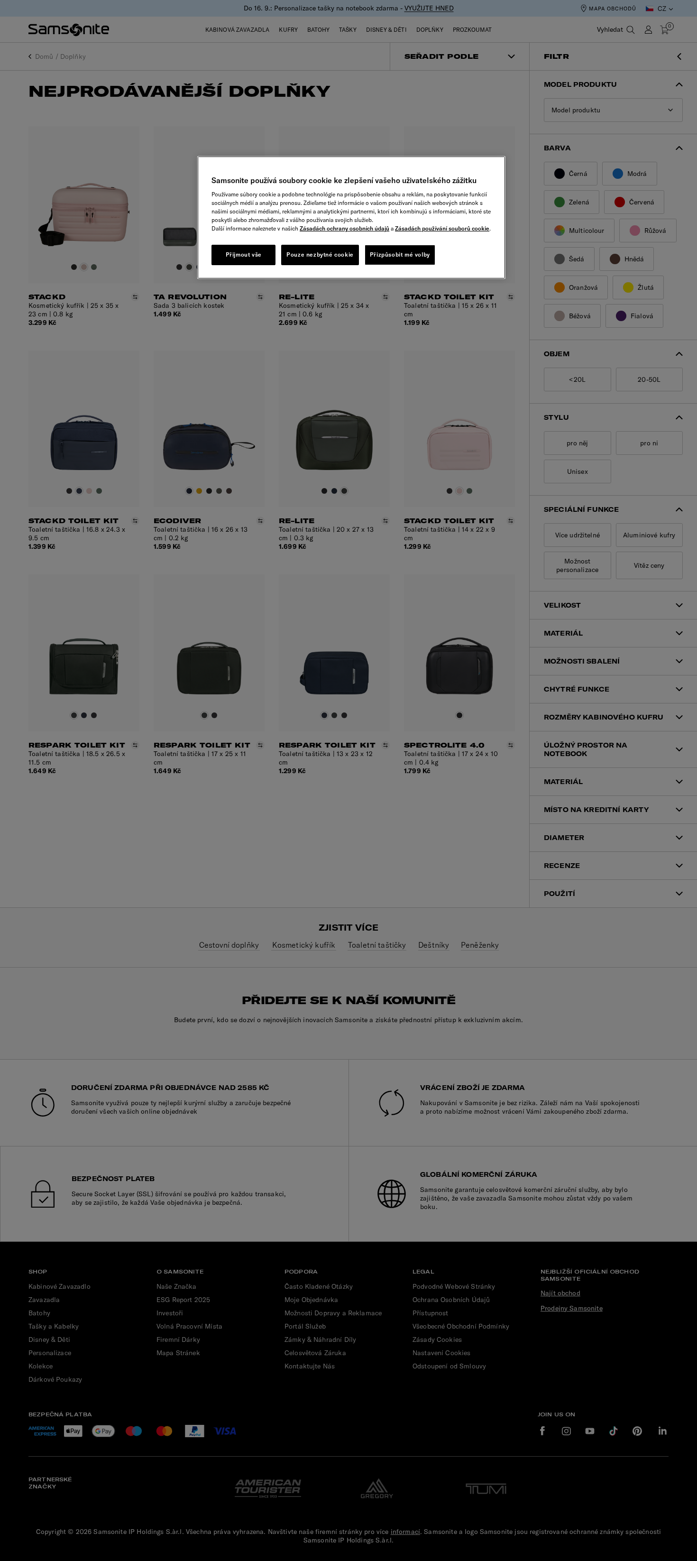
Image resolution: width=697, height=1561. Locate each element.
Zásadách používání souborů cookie (442, 228)
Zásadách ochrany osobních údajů (344, 228)
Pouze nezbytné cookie (320, 254)
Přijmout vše (244, 254)
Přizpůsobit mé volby (400, 254)
